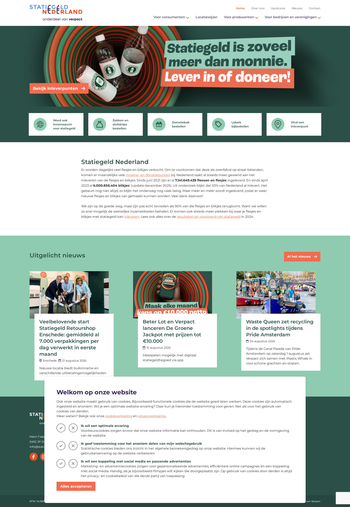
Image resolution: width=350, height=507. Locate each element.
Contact (314, 8)
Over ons (258, 8)
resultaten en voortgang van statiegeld (208, 217)
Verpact (315, 501)
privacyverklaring (152, 416)
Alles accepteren (76, 486)
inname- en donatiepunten (148, 175)
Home (240, 8)
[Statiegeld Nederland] (56, 13)
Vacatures (278, 8)
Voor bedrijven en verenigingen (291, 17)
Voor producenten (239, 17)
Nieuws (297, 8)
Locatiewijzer (207, 17)
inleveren (131, 217)
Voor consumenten (169, 17)
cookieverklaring (118, 416)
